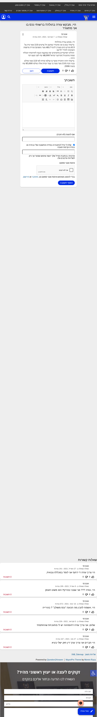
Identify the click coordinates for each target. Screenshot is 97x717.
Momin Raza (90, 660)
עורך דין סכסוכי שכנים (24, 11)
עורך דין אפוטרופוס (44, 11)
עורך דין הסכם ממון (22, 5)
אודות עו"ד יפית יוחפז (87, 5)
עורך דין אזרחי (75, 11)
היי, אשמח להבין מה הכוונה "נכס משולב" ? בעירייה (69, 607)
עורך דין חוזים (90, 11)
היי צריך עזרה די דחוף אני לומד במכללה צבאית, (70, 572)
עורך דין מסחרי (39, 5)
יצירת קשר (8, 11)
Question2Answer (55, 660)
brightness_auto (80, 703)
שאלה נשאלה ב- (61, 37)
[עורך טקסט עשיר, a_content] (48, 114)
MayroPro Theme (73, 660)
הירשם (26, 177)
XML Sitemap (77, 654)
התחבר (35, 177)
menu (94, 17)
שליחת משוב (90, 654)
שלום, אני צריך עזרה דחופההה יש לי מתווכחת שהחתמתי (66, 625)
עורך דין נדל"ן (70, 5)
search (9, 17)
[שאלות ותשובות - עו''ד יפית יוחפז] (86, 20)
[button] (67, 87)
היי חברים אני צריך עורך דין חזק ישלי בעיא (73, 642)
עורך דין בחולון (60, 11)
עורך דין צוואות (54, 5)
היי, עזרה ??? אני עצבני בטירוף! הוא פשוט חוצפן (70, 590)
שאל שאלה (86, 711)
